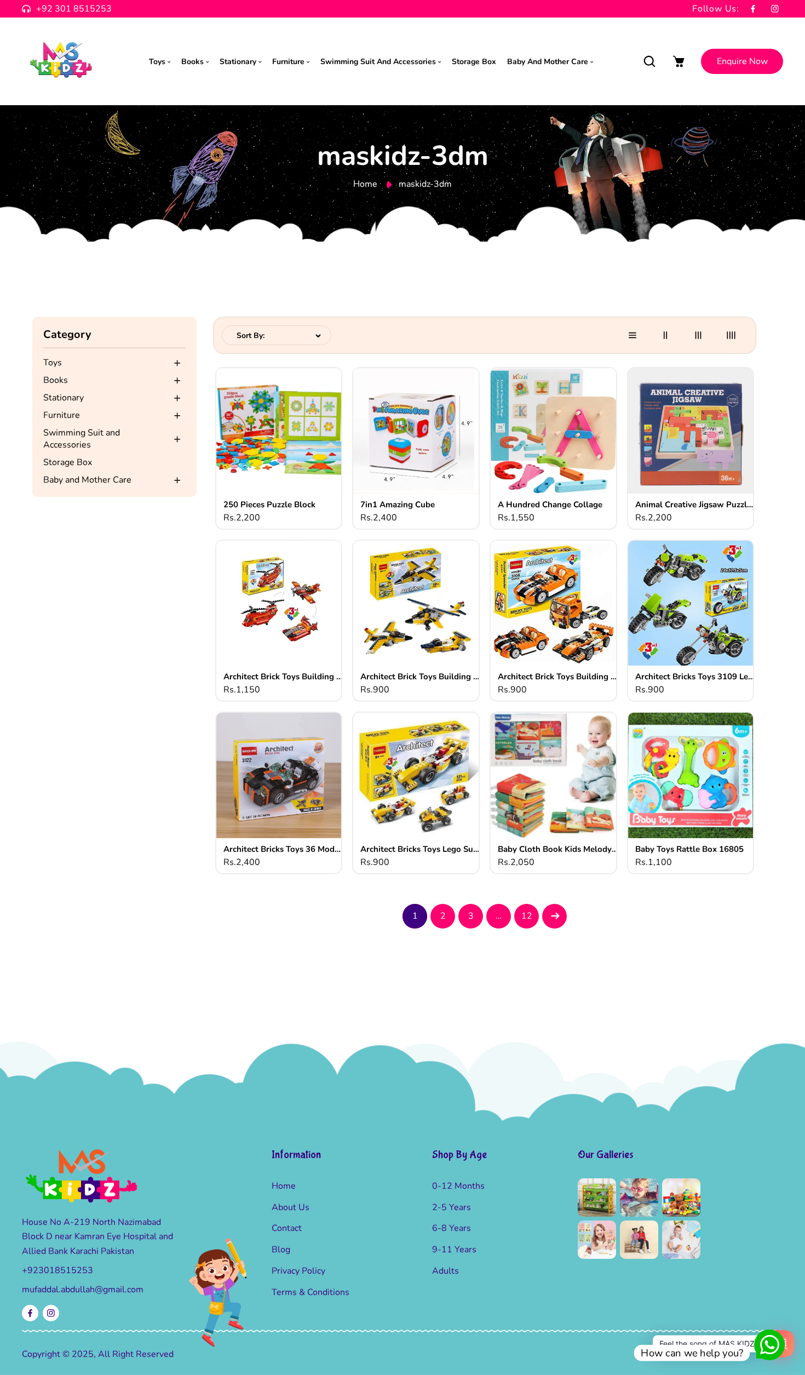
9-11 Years (454, 1250)
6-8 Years (451, 1228)
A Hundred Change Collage (550, 505)
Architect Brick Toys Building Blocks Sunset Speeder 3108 (558, 677)
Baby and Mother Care (87, 480)
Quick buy (278, 445)
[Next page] (554, 916)
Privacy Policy (298, 1271)
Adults (445, 1271)
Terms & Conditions (310, 1292)
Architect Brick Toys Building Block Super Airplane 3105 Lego (420, 677)
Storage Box (67, 462)
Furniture (61, 415)
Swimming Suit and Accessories (81, 439)
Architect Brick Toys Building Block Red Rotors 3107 (283, 677)
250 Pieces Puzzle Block (269, 505)
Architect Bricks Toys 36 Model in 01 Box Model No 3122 (283, 849)
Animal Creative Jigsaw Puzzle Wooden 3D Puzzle (695, 505)
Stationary (63, 398)
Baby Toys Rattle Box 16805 (689, 849)
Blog (281, 1250)
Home (365, 184)
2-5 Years (451, 1207)
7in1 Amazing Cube (397, 505)
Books (55, 380)
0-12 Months (458, 1186)
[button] (649, 61)
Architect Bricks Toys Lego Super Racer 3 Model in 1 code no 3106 (420, 849)
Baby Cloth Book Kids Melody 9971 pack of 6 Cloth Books (558, 849)
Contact (287, 1228)
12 (526, 916)
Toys (52, 363)
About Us (290, 1207)
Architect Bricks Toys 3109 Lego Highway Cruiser (695, 677)
